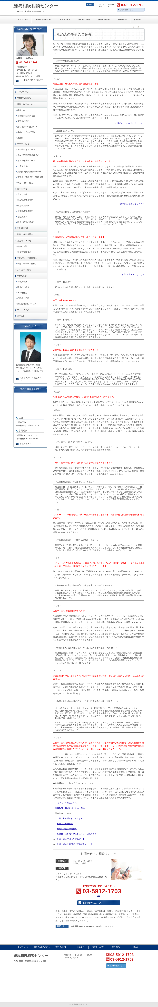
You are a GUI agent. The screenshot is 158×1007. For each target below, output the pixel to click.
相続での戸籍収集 (65, 824)
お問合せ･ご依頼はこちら (67, 803)
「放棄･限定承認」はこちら (132, 274)
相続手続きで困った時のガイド (71, 839)
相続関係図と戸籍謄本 (67, 829)
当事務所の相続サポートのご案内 (70, 808)
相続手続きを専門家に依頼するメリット (75, 844)
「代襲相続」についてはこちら (130, 204)
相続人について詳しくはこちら (130, 123)
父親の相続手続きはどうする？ (71, 818)
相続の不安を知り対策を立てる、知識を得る (77, 834)
